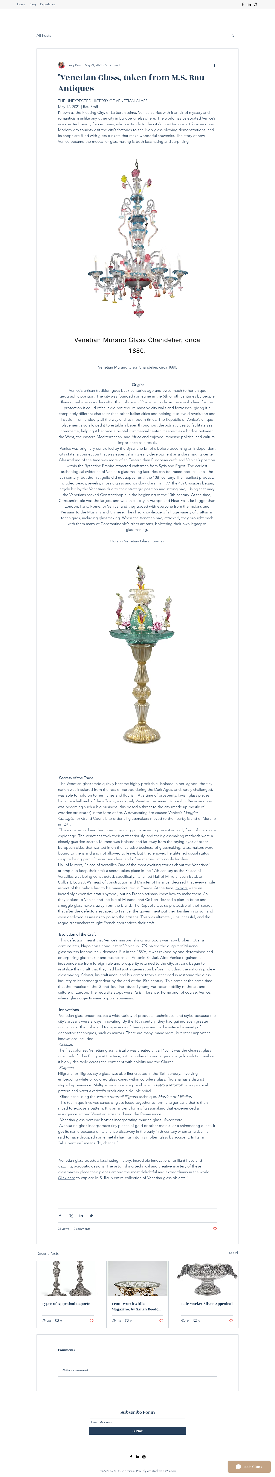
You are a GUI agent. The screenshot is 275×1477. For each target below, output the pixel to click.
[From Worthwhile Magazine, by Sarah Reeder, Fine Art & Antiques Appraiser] (138, 1278)
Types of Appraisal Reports (66, 1304)
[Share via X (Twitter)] (71, 1215)
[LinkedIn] (249, 4)
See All (233, 1253)
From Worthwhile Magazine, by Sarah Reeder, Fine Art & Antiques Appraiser (136, 1306)
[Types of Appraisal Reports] (68, 1278)
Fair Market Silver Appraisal (207, 1304)
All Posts (44, 35)
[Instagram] (256, 4)
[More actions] (214, 65)
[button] (233, 35)
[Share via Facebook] (60, 1215)
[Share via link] (92, 1215)
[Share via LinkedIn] (81, 1215)
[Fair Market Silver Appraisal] (207, 1278)
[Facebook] (243, 4)
